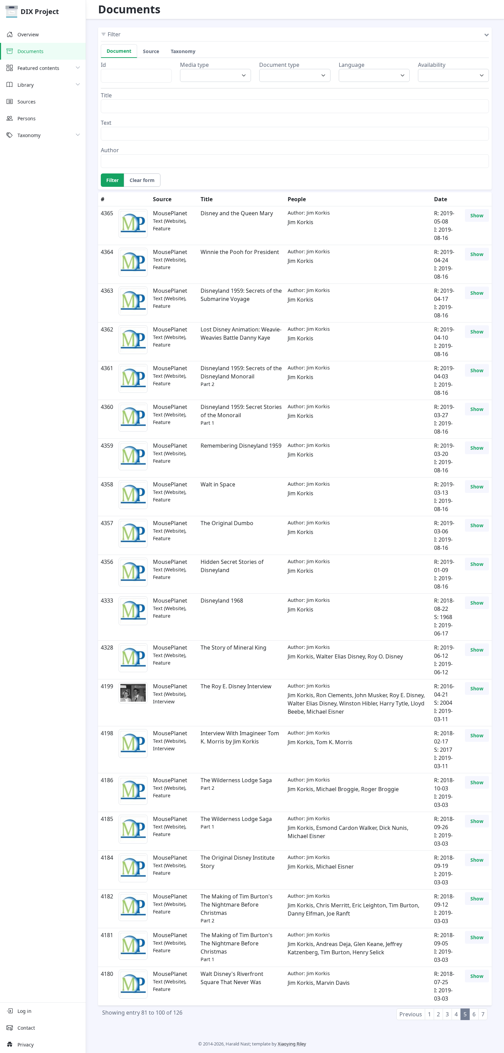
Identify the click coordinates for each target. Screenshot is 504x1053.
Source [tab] (151, 51)
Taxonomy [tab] (183, 51)
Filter (112, 180)
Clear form (142, 180)
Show (476, 215)
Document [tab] (119, 51)
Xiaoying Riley (292, 1044)
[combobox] (217, 75)
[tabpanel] (295, 114)
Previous (410, 1014)
